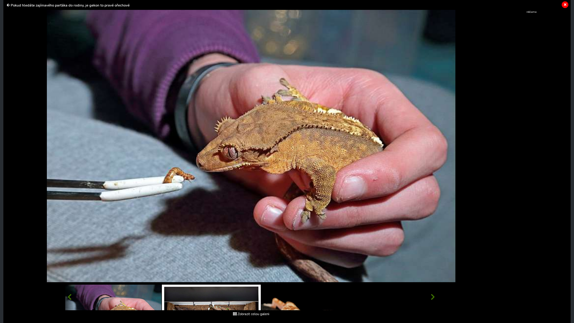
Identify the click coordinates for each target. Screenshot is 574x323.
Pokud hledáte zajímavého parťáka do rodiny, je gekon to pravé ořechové (70, 5)
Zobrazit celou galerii (253, 314)
